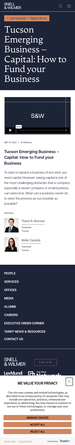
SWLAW (45, 362)
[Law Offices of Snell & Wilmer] (12, 6)
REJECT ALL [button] (37, 431)
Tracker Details (25, 441)
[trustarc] (64, 441)
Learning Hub (18, 18)
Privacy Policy (10, 441)
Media (9, 298)
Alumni (10, 307)
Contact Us (13, 339)
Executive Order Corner (24, 323)
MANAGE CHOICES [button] (37, 417)
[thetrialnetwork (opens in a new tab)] (44, 374)
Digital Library (38, 18)
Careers (11, 315)
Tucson (25, 231)
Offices (10, 290)
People (10, 273)
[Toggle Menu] (69, 6)
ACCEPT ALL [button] (37, 424)
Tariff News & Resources (25, 332)
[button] (69, 382)
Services (11, 282)
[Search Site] (60, 6)
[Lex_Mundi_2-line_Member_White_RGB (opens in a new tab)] (13, 374)
